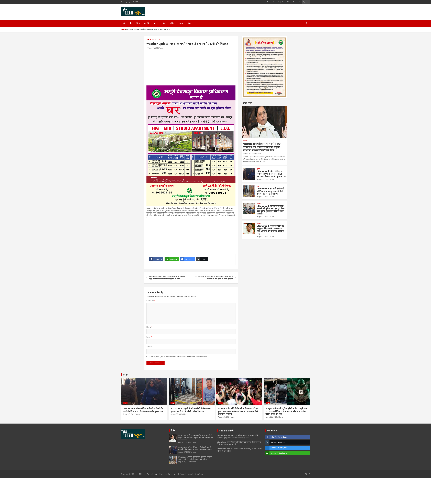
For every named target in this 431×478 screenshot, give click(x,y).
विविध (173, 430)
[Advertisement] (190, 66)
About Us (276, 2)
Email (149, 337)
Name (149, 327)
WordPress (199, 474)
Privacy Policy (286, 2)
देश (131, 23)
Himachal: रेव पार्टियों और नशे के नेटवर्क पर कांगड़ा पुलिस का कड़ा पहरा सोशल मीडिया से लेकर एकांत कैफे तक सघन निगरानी (238, 411)
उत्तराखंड (259, 203)
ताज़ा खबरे (247, 103)
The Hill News (140, 474)
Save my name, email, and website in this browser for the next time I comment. (179, 357)
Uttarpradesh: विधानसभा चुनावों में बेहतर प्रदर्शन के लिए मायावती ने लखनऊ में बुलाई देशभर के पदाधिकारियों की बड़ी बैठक (262, 147)
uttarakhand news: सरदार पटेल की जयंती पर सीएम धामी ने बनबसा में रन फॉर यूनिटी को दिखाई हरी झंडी (214, 278)
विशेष (189, 23)
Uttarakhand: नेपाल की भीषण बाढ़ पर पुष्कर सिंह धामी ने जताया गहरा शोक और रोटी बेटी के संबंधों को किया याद (270, 230)
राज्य (155, 23)
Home (269, 2)
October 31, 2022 (152, 48)
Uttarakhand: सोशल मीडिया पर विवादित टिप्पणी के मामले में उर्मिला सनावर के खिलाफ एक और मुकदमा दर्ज (271, 174)
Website (149, 347)
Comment (150, 301)
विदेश (138, 23)
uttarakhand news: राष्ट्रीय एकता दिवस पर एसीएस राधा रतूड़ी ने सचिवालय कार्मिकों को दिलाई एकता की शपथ (167, 278)
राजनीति (146, 23)
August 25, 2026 (224, 417)
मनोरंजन (172, 23)
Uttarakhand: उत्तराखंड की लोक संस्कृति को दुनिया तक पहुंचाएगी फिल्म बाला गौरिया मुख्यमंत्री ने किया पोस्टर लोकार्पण (271, 210)
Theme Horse (172, 474)
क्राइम (181, 23)
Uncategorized (153, 40)
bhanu (162, 48)
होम (124, 23)
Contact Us (296, 2)
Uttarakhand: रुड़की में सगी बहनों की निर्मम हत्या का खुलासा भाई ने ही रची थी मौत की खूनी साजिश (270, 191)
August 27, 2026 (249, 153)
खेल (164, 23)
